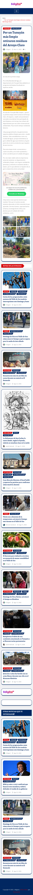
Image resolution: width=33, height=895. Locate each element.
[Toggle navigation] (16, 11)
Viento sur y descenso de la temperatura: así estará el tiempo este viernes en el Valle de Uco (15, 519)
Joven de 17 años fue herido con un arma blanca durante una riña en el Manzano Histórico (15, 676)
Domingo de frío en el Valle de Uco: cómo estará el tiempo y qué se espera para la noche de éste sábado (16, 338)
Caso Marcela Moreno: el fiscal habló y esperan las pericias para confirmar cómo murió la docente (16, 482)
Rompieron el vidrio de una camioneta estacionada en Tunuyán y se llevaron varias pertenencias (16, 638)
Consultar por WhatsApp (16, 194)
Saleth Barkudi (10, 446)
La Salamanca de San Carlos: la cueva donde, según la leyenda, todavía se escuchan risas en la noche (16, 440)
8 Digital (8, 49)
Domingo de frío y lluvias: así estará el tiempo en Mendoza (16, 598)
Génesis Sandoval (11, 525)
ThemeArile (16, 892)
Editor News (24, 890)
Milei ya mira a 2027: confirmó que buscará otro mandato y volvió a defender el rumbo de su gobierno (15, 786)
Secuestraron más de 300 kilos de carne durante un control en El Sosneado (15, 378)
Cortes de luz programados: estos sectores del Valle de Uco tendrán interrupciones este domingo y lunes (16, 299)
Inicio (3, 18)
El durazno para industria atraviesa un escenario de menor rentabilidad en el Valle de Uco (16, 558)
